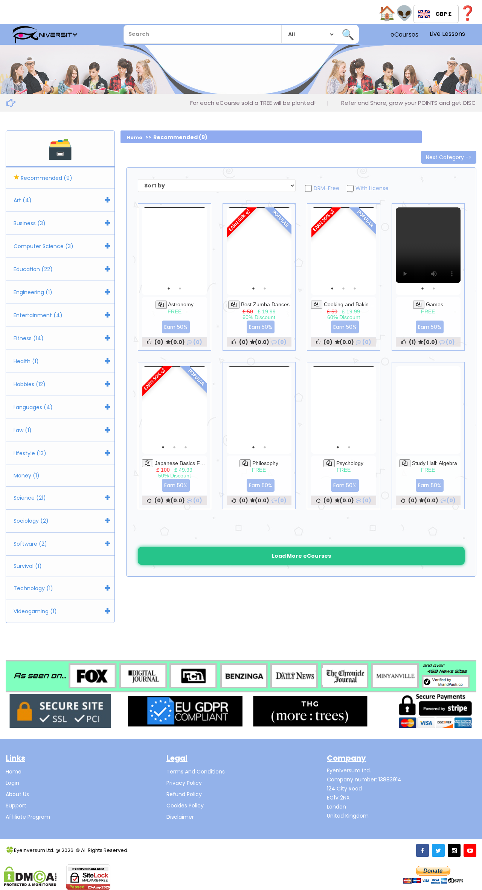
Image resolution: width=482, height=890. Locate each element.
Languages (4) (33, 407)
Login (12, 783)
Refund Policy (184, 794)
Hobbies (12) (30, 384)
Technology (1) (33, 588)
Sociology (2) (31, 521)
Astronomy (181, 304)
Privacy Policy (184, 783)
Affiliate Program (28, 817)
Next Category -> (448, 157)
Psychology (349, 463)
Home (134, 137)
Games (434, 304)
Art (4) (23, 200)
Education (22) (33, 269)
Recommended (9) (45, 178)
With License (372, 188)
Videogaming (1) (35, 611)
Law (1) (23, 430)
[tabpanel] (428, 245)
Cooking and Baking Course (357, 304)
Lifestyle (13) (30, 453)
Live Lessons (447, 33)
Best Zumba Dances (265, 304)
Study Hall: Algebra (434, 463)
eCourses (404, 34)
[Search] (347, 34)
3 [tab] (354, 288)
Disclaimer (180, 817)
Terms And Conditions (195, 771)
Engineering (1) (33, 292)
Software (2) (30, 544)
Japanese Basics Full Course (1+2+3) (199, 463)
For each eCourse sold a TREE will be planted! (219, 103)
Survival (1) (28, 566)
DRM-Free (326, 188)
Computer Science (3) (43, 246)
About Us (17, 794)
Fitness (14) (29, 338)
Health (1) (26, 361)
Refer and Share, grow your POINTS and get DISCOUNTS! (385, 103)
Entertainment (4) (38, 315)
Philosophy (265, 463)
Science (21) (30, 498)
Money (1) (27, 475)
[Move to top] (468, 876)
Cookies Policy (185, 805)
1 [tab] (168, 288)
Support (16, 805)
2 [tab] (180, 288)
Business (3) (30, 223)
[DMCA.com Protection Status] (30, 876)
